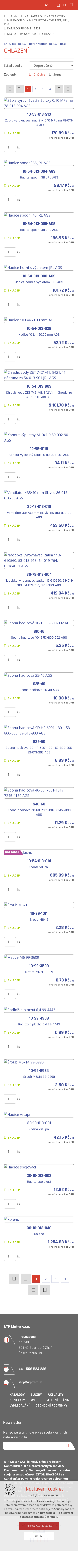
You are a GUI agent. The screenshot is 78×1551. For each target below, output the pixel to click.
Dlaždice (39, 74)
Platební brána (56, 1400)
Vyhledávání (20, 1405)
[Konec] (68, 89)
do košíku (43, 147)
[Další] (59, 89)
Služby (36, 1394)
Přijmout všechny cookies (39, 1525)
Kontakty (17, 1400)
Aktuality (55, 1394)
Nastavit (39, 1536)
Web (34, 1400)
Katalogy (17, 1394)
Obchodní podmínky (51, 1405)
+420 (32, 1369)
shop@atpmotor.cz (31, 1382)
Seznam (58, 74)
